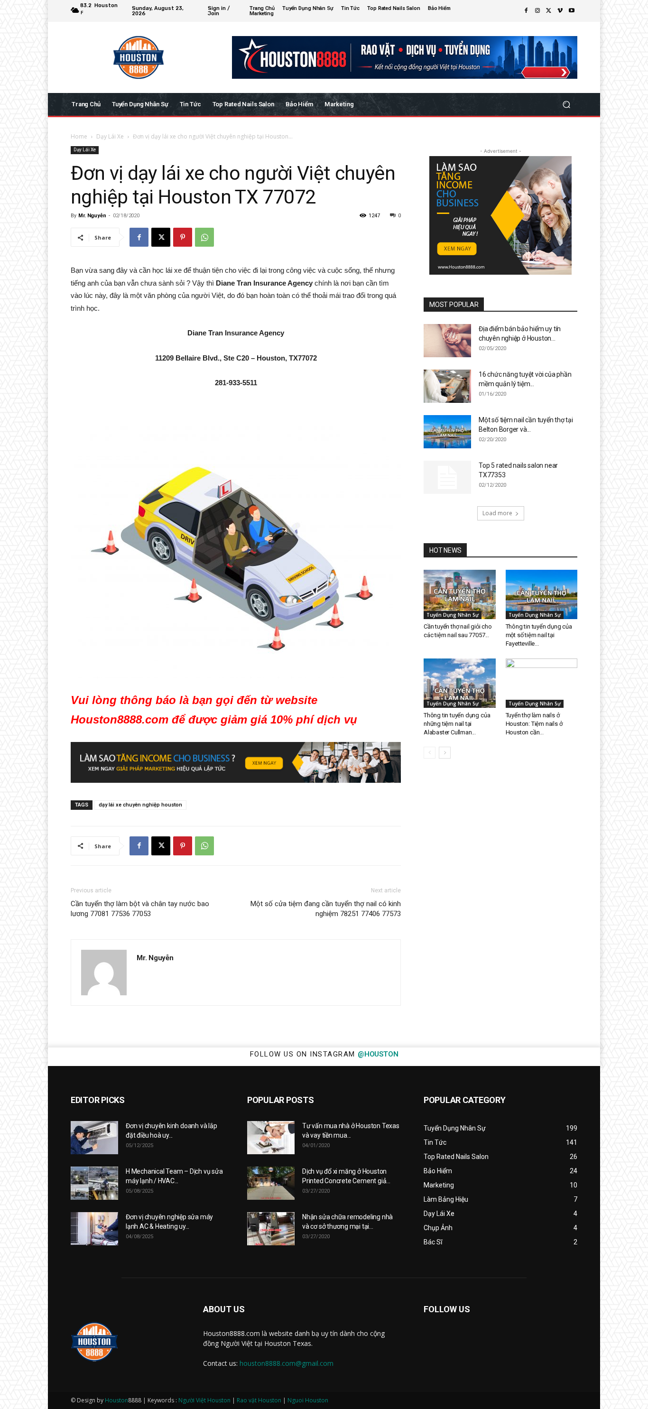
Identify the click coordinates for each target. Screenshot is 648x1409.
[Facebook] (526, 11)
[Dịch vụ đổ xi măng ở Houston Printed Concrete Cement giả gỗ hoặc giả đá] (271, 1183)
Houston (116, 1400)
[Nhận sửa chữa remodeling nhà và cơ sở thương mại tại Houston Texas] (271, 1228)
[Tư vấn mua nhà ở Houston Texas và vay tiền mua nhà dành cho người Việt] (271, 1137)
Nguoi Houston (307, 1400)
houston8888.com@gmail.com (286, 1363)
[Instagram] (537, 11)
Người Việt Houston (204, 1400)
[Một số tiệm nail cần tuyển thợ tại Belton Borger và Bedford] (447, 431)
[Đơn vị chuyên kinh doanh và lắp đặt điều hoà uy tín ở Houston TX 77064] (94, 1137)
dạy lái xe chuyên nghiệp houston (140, 805)
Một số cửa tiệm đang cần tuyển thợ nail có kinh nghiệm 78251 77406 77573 (325, 908)
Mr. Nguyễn (92, 216)
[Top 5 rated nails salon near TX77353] (447, 477)
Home (79, 136)
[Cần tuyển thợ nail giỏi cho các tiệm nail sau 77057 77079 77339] (460, 594)
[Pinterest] (182, 237)
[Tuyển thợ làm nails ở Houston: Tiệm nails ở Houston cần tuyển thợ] (542, 683)
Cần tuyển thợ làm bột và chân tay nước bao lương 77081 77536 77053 (140, 908)
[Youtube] (571, 11)
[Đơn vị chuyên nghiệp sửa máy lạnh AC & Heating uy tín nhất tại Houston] (94, 1228)
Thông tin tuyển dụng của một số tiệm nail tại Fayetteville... (539, 635)
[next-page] (445, 753)
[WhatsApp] (204, 237)
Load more (497, 513)
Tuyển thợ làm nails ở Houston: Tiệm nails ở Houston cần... (534, 724)
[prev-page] (429, 753)
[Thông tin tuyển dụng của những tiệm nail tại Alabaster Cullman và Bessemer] (460, 683)
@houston (378, 1054)
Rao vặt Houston (259, 1400)
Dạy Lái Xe (110, 136)
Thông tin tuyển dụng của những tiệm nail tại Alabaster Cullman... (457, 724)
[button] (566, 104)
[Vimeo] (560, 11)
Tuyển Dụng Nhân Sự (452, 615)
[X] (549, 11)
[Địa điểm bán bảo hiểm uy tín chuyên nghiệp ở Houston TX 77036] (447, 340)
